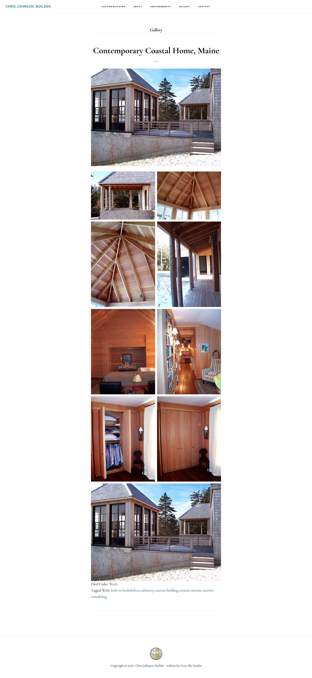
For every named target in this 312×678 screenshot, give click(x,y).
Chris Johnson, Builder (28, 6)
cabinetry (147, 590)
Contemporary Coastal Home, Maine (156, 50)
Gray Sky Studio (191, 666)
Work (113, 584)
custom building (166, 590)
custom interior (190, 590)
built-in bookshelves (125, 590)
